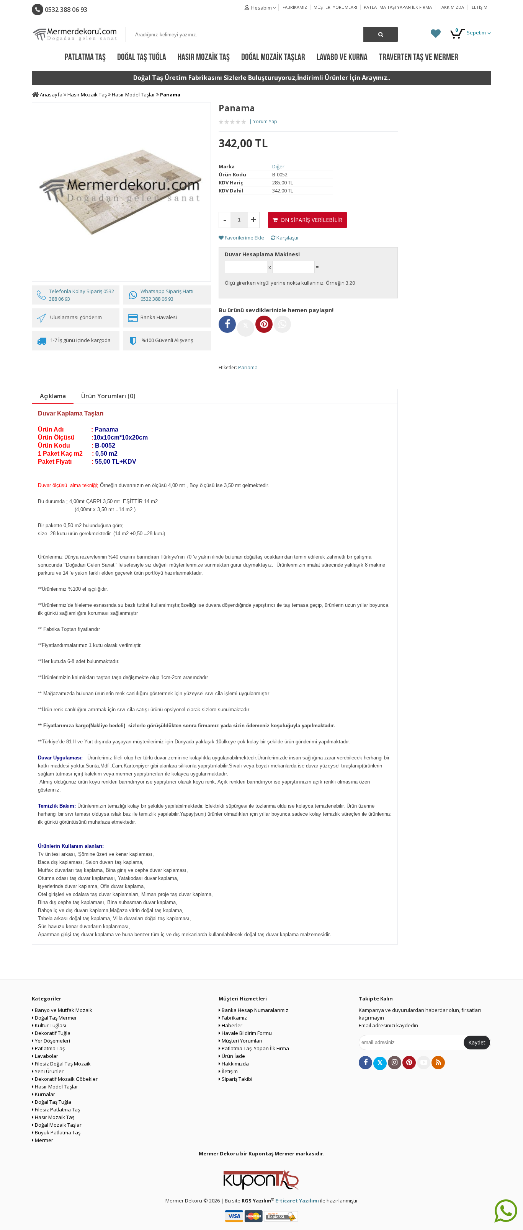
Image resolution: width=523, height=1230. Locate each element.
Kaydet (476, 1042)
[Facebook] (227, 324)
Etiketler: (228, 367)
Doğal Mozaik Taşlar (58, 1124)
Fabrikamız (295, 7)
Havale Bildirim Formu (246, 1033)
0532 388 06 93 (65, 9)
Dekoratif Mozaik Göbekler (66, 1078)
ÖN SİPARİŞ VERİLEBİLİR (310, 219)
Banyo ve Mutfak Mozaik (63, 1010)
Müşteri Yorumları (335, 7)
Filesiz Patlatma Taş (57, 1109)
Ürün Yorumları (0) (108, 396)
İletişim (479, 7)
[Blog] (438, 1062)
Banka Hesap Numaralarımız (254, 1010)
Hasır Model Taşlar (56, 1086)
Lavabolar (46, 1055)
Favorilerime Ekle (244, 237)
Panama (248, 367)
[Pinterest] (264, 324)
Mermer (43, 1140)
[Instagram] (394, 1062)
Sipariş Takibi (236, 1078)
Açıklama (53, 396)
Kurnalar (44, 1094)
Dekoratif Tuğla (52, 1033)
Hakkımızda (451, 7)
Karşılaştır (287, 237)
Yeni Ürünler (49, 1071)
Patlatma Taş (49, 1048)
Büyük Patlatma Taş (57, 1132)
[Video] (423, 1062)
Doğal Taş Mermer (55, 1017)
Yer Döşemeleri (52, 1040)
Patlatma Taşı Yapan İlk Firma (398, 7)
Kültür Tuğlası (50, 1025)
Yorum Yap (265, 121)
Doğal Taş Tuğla (52, 1101)
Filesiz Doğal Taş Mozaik (62, 1063)
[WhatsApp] (282, 324)
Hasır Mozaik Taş (54, 1117)
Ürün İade (233, 1055)
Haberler (231, 1025)
